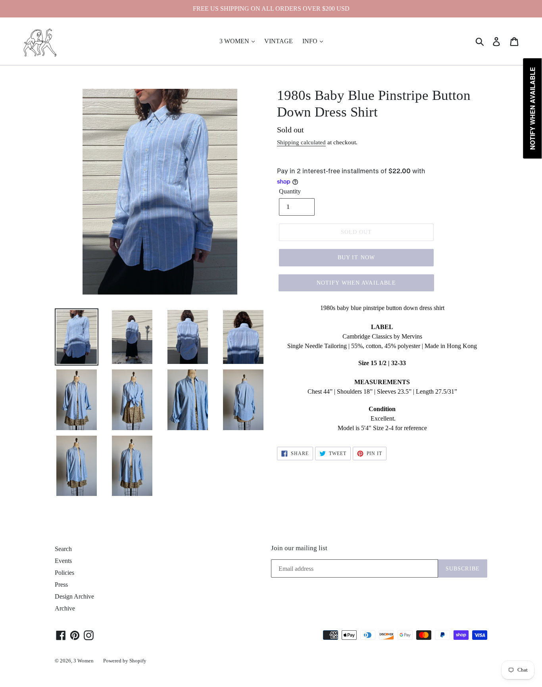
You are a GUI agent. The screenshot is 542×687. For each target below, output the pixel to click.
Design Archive (74, 596)
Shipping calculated (301, 142)
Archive (65, 608)
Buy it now (356, 257)
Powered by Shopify (124, 661)
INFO (310, 41)
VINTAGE (278, 41)
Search (63, 548)
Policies (64, 572)
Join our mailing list (299, 548)
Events (63, 560)
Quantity (290, 191)
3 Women (83, 661)
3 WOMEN (235, 41)
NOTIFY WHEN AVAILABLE (356, 283)
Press (61, 584)
